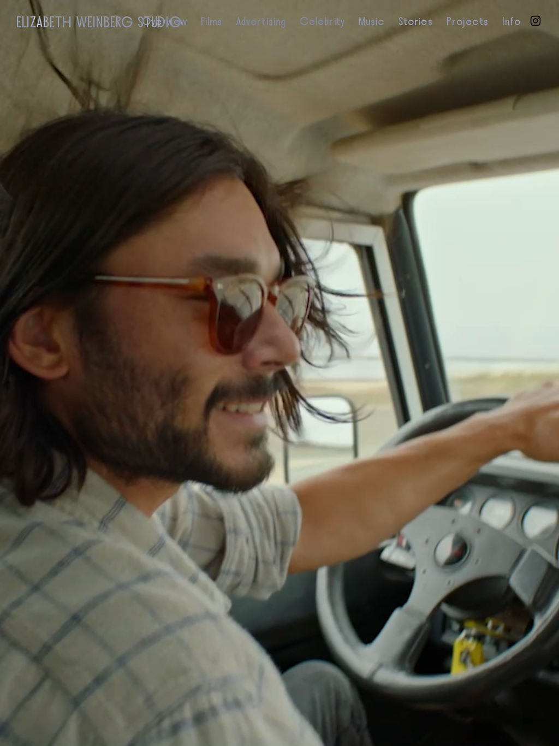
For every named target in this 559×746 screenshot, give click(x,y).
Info (511, 21)
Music (372, 21)
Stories (416, 21)
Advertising (261, 21)
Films (212, 21)
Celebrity (322, 21)
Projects (468, 21)
